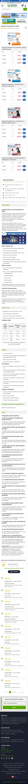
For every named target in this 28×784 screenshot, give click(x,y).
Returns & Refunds (9, 767)
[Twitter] (3, 758)
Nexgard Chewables (5, 731)
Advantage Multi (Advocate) (17, 739)
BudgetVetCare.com (13, 781)
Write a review (14, 571)
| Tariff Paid (14, 2)
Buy (24, 55)
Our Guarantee (18, 767)
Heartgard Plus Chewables (17, 731)
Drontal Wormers (14, 741)
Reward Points (4, 771)
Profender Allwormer (5, 739)
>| (22, 692)
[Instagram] (6, 758)
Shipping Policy (6, 765)
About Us (5, 763)
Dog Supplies (5, 727)
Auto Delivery (14, 773)
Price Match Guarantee (13, 769)
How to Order (18, 763)
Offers (19, 773)
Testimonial (18, 771)
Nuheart (3, 733)
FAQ (23, 763)
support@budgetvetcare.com (7, 755)
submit (14, 707)
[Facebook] (1, 758)
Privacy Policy (14, 765)
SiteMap (8, 773)
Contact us (11, 763)
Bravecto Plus (22, 741)
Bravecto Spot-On (5, 741)
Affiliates (24, 771)
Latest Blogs (12, 771)
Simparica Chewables (11, 733)
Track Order (24, 0)
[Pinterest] (9, 758)
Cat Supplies (5, 737)
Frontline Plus (4, 730)
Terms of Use (21, 765)
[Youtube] (12, 758)
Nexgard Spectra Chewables (14, 730)
